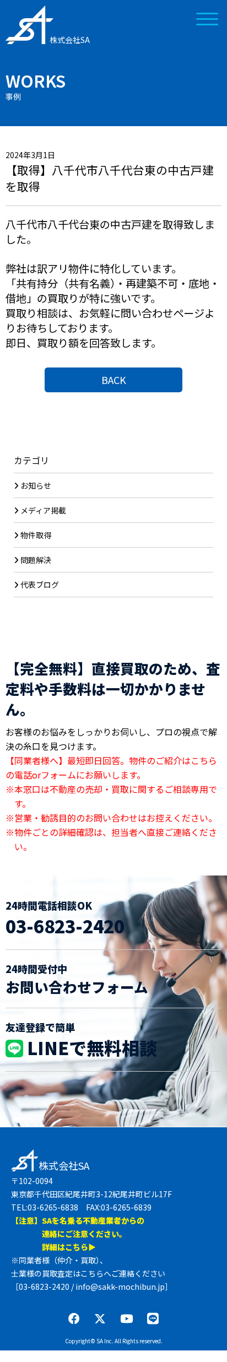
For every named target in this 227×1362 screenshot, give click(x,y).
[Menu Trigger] (207, 18)
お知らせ (35, 485)
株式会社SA (70, 40)
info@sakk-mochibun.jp (120, 1286)
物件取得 (35, 535)
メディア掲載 (43, 510)
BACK (113, 379)
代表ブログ (39, 584)
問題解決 (35, 559)
